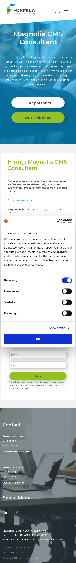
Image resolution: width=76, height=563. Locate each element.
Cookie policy (28, 539)
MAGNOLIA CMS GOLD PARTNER (24, 531)
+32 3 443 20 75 (14, 483)
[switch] (67, 291)
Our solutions (38, 117)
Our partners (38, 103)
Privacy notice (10, 539)
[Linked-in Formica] (5, 512)
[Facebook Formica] (17, 512)
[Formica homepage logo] (38, 12)
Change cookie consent (51, 539)
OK (38, 339)
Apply (38, 376)
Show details (57, 327)
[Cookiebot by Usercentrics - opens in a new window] (56, 221)
